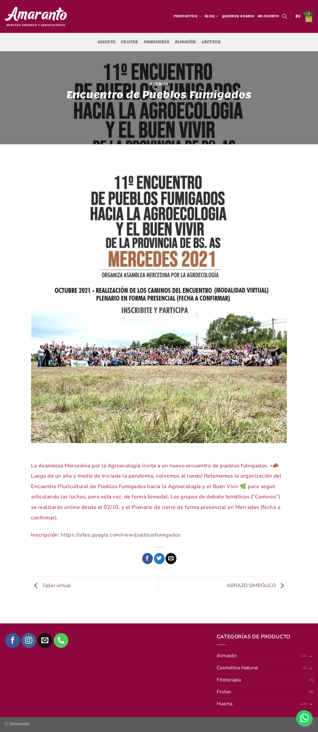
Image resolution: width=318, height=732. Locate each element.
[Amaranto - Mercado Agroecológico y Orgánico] (36, 16)
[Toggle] (310, 656)
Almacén (185, 42)
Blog (210, 16)
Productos (186, 16)
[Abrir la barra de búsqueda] (284, 16)
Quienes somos (238, 16)
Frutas (129, 42)
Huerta (107, 42)
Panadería (156, 42)
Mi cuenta (268, 16)
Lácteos (211, 42)
